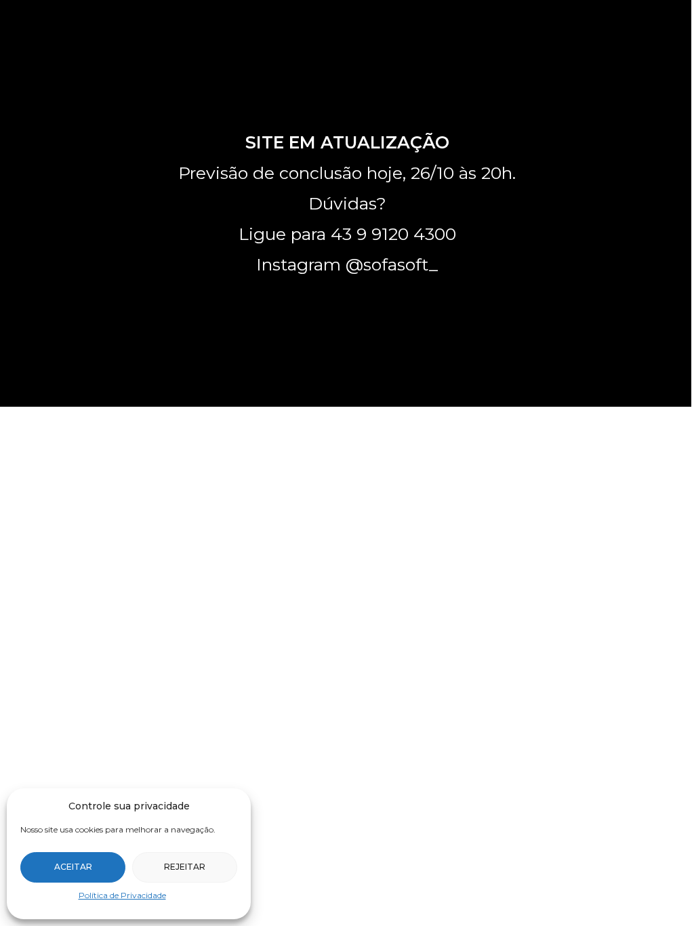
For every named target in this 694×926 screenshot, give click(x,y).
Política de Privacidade (122, 895)
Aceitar (73, 867)
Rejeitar (184, 867)
